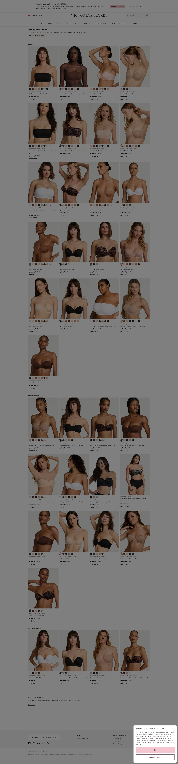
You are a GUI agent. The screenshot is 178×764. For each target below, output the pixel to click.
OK (155, 750)
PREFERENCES (155, 757)
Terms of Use (169, 742)
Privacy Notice (157, 742)
